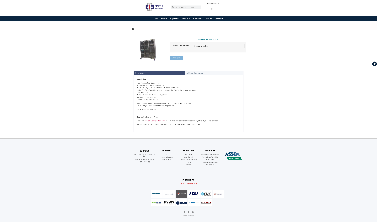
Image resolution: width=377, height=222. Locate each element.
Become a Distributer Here (188, 184)
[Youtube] (193, 212)
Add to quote (176, 58)
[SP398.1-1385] (133, 29)
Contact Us (219, 18)
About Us (208, 18)
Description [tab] (139, 73)
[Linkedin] (184, 212)
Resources (186, 18)
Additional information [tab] (195, 73)
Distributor (197, 18)
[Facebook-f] (188, 212)
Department (174, 18)
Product (164, 18)
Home (156, 18)
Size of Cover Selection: (181, 45)
